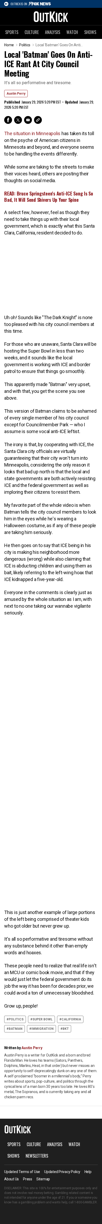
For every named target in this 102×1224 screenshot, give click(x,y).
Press (27, 1179)
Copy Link (38, 120)
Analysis (52, 32)
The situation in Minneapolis (32, 133)
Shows (90, 32)
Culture (32, 32)
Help (88, 1172)
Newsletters (37, 1156)
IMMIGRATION (42, 1029)
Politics (24, 45)
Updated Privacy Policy (62, 1172)
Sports (11, 32)
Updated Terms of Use (22, 1172)
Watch (72, 32)
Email (28, 120)
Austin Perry (16, 93)
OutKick (51, 16)
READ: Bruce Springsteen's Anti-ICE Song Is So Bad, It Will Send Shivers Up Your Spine (48, 196)
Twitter (18, 120)
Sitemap (43, 1179)
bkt (66, 1029)
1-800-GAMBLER (85, 1202)
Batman (15, 1029)
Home (9, 45)
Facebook (8, 120)
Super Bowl (42, 1019)
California (71, 1019)
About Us (11, 1179)
